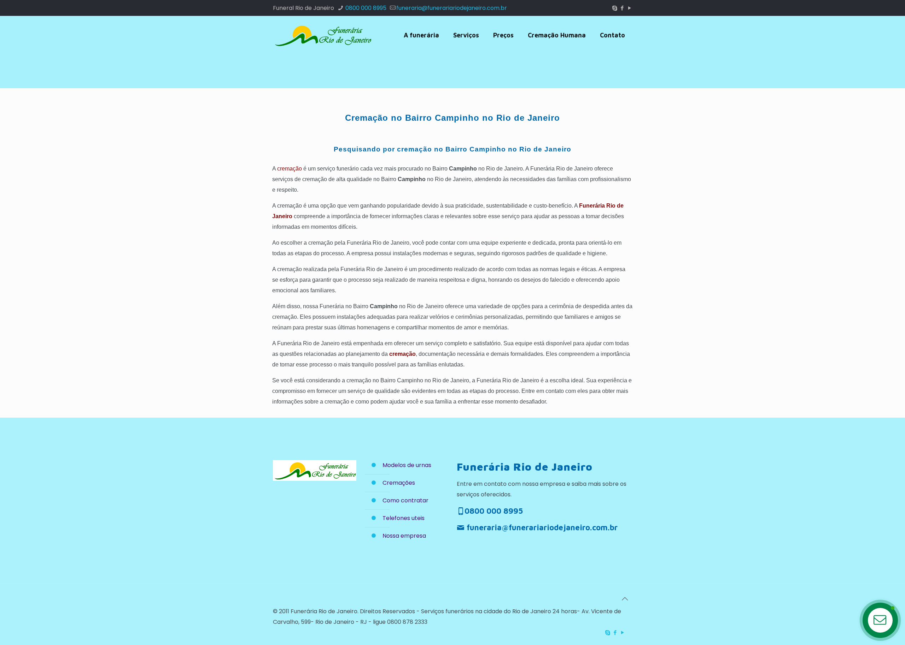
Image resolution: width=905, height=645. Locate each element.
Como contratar (405, 500)
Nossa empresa (404, 536)
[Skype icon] (614, 8)
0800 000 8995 (365, 8)
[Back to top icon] (624, 598)
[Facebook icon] (622, 8)
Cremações (399, 483)
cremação (289, 169)
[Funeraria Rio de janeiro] (322, 35)
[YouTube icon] (629, 8)
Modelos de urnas (407, 465)
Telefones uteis (404, 518)
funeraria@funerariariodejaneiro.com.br (451, 8)
